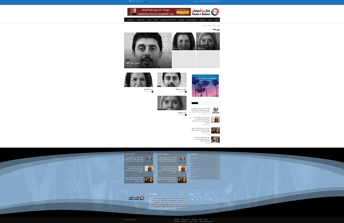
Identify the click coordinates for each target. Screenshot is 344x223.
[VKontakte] (192, 199)
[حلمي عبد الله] (148, 50)
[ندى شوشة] (208, 41)
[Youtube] (130, 1)
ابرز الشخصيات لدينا (202, 45)
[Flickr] (201, 199)
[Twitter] (134, 1)
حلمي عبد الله (181, 89)
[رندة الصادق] (184, 41)
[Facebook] (142, 1)
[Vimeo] (132, 1)
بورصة (128, 60)
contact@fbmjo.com (154, 212)
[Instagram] (139, 1)
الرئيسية (218, 26)
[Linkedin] (137, 1)
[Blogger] (210, 199)
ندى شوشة (182, 112)
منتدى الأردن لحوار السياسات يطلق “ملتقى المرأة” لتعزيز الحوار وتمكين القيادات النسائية (200, 129)
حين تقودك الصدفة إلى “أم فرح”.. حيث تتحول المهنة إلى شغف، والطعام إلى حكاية (201, 139)
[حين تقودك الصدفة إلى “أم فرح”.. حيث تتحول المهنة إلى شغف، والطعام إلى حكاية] (215, 140)
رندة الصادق (148, 89)
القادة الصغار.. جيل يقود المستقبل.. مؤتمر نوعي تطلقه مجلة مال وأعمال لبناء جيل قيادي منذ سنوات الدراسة (200, 110)
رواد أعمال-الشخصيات (211, 26)
